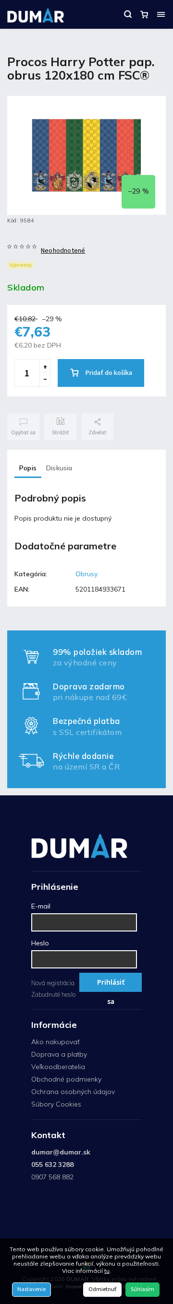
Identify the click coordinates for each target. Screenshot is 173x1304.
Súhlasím (142, 1289)
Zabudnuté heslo (53, 994)
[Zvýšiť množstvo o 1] (44, 366)
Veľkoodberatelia (58, 1066)
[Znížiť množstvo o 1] (44, 379)
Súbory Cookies (56, 1104)
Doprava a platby (59, 1054)
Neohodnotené (63, 250)
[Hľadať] (128, 14)
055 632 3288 (52, 1164)
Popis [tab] (28, 468)
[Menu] (161, 14)
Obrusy (86, 574)
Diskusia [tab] (59, 468)
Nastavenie (31, 1289)
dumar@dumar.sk (60, 1152)
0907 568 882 (52, 1177)
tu (107, 1270)
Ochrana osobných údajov (73, 1091)
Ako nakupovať (55, 1041)
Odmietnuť (102, 1289)
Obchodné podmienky (66, 1079)
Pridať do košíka (109, 373)
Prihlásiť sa (110, 984)
